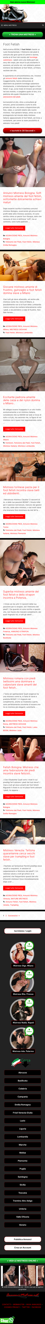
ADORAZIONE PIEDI (14, 236)
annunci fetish (11, 78)
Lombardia (22, 1136)
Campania (23, 1096)
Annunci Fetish (12, 902)
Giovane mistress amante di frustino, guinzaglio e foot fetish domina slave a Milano (22, 290)
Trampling (14, 905)
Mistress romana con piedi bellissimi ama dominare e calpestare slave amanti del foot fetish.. (20, 683)
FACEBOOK (36, 1307)
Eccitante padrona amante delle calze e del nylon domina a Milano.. (21, 400)
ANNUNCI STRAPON (20, 631)
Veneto (22, 1225)
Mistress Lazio (15, 730)
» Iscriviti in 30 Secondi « (22, 130)
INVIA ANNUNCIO (33, 1304)
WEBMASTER (18, 1304)
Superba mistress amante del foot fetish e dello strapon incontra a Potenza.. (21, 594)
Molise (22, 1152)
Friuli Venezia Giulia (22, 1112)
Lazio (22, 1120)
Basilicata (22, 1080)
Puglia (23, 1169)
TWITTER (26, 1307)
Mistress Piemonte (18, 533)
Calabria (23, 1088)
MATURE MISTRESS (19, 899)
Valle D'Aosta (22, 1217)
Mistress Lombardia (24, 333)
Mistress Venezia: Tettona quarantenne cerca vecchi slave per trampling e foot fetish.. (19, 855)
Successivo (14, 916)
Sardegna (23, 1177)
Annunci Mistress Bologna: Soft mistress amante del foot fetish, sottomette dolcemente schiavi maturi (22, 197)
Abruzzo (22, 1072)
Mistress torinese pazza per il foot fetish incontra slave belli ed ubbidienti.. (21, 490)
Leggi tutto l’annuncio (14, 228)
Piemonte (22, 1161)
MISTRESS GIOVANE (18, 329)
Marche (22, 1145)
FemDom (9, 443)
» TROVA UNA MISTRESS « (22, 34)
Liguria (22, 1129)
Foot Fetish (27, 242)
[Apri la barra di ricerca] (43, 25)
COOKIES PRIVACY (12, 1307)
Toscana (22, 1193)
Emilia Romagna (23, 1104)
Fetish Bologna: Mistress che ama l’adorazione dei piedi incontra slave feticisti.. (21, 770)
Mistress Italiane (10, 446)
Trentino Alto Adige (22, 1201)
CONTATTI (6, 1304)
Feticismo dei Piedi (13, 242)
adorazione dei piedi (11, 97)
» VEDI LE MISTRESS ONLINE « (22, 1261)
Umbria (22, 1209)
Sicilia (23, 1185)
